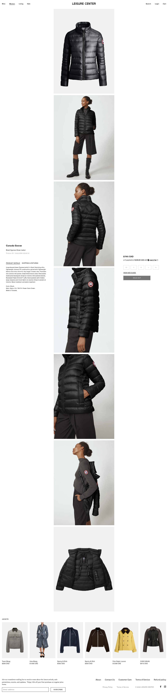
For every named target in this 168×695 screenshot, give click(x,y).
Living (21, 4)
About (98, 679)
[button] (141, 260)
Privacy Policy (108, 687)
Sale (28, 4)
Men (3, 4)
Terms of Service (143, 679)
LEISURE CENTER (147, 687)
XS (126, 267)
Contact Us (110, 679)
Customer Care (125, 679)
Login (157, 4)
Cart (164, 4)
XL (156, 267)
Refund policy (160, 679)
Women (12, 4)
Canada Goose (14, 245)
